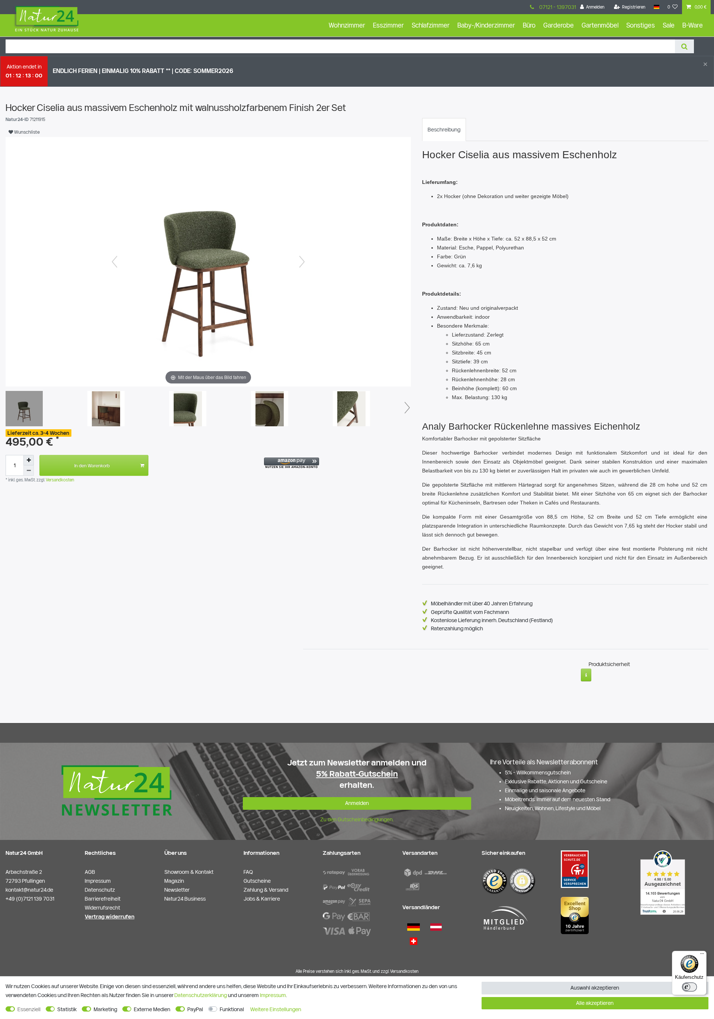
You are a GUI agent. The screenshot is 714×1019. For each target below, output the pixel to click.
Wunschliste (26, 131)
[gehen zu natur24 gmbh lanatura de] (575, 869)
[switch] (689, 987)
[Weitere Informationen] (586, 675)
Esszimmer (388, 25)
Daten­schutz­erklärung (200, 995)
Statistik (67, 1009)
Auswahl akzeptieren (594, 988)
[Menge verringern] (28, 470)
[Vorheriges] (114, 261)
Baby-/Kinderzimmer (486, 25)
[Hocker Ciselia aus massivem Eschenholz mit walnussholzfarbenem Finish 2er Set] (24, 409)
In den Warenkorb (92, 465)
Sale (669, 25)
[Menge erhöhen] (28, 460)
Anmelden (357, 803)
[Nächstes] (302, 261)
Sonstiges (640, 25)
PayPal (195, 1009)
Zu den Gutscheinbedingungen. (357, 819)
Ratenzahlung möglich (457, 628)
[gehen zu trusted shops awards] (575, 915)
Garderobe (558, 25)
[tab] (444, 129)
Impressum (273, 995)
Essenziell (29, 1009)
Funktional (232, 1009)
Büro (529, 25)
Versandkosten (59, 479)
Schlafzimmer (431, 25)
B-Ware (692, 25)
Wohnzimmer (347, 25)
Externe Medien (152, 1009)
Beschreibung (444, 130)
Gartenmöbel (600, 25)
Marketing (105, 1009)
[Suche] (684, 46)
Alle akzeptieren (595, 1003)
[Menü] (702, 955)
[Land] (656, 7)
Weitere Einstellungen (275, 1009)
